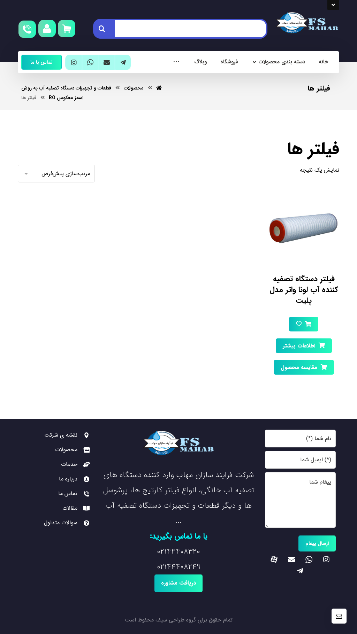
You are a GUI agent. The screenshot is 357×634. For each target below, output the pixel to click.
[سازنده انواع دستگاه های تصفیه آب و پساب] (307, 23)
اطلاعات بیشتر (299, 346)
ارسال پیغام (317, 543)
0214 (164, 551)
